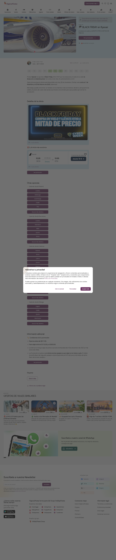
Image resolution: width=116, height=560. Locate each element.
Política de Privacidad (50, 278)
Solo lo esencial (59, 289)
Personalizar (72, 289)
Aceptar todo (85, 289)
